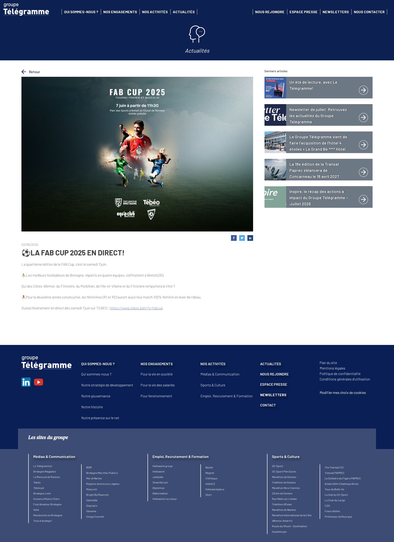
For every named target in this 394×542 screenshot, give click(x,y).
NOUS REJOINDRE (274, 374)
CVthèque (211, 478)
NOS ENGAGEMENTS (157, 364)
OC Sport (277, 466)
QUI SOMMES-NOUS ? (97, 364)
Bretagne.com (42, 493)
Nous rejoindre (270, 12)
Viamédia (91, 500)
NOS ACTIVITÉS (213, 364)
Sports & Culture (212, 385)
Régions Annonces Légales (102, 483)
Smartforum (160, 482)
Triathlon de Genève (284, 482)
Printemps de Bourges (338, 516)
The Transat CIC (334, 467)
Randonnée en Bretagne (47, 515)
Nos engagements (120, 12)
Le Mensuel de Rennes (46, 476)
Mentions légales (332, 368)
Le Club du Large (335, 500)
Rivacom (91, 489)
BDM (89, 467)
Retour (34, 71)
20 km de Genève (282, 493)
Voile (36, 509)
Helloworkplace (214, 489)
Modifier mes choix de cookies (343, 392)
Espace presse (304, 12)
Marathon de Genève (284, 476)
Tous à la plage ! (42, 520)
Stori (208, 494)
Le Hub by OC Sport (336, 494)
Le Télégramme (42, 466)
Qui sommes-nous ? (81, 12)
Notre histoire (92, 407)
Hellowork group (163, 466)
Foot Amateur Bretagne (47, 504)
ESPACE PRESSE (273, 384)
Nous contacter (369, 12)
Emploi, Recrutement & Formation (226, 396)
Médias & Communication (219, 374)
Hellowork (159, 471)
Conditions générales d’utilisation (345, 379)
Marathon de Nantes (284, 509)
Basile (209, 467)
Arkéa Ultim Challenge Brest (341, 483)
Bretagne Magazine (44, 471)
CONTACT (268, 405)
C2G (327, 505)
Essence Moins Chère (46, 498)
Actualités (184, 12)
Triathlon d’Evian (282, 504)
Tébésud (38, 487)
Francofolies (332, 511)
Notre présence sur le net (100, 418)
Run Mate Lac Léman (284, 498)
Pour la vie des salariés (158, 385)
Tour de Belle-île (334, 489)
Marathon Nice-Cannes (286, 487)
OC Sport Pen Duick (284, 471)
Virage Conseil (95, 516)
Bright (90, 494)
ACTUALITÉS (270, 364)
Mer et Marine (94, 478)
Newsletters (336, 12)
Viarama (91, 511)
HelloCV (210, 483)
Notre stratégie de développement (107, 385)
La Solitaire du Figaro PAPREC (343, 478)
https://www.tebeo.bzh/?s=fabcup (136, 308)
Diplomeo (158, 487)
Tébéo (37, 482)
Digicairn (91, 505)
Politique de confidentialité (340, 373)
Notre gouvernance (95, 396)
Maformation (160, 493)
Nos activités (155, 12)
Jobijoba (158, 476)
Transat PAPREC (335, 472)
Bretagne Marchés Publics (102, 472)
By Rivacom (101, 494)
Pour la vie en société (157, 374)
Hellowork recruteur (165, 498)
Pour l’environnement (156, 396)
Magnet (209, 472)
